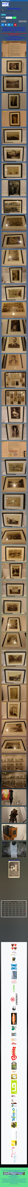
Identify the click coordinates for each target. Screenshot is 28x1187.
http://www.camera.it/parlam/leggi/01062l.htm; (14, 1184)
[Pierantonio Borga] (2, 10)
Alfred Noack (10, 14)
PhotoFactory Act (7, 30)
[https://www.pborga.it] (5, 4)
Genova (3, 14)
